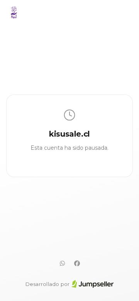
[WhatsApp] (62, 264)
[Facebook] (77, 264)
